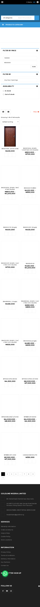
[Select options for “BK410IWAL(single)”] (26, 349)
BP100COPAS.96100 (10, 379)
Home (26, 32)
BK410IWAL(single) (29, 341)
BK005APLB (30, 263)
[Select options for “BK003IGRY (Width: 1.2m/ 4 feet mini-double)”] (6, 271)
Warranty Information (8, 526)
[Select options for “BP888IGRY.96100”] (26, 425)
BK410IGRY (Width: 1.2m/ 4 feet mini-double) (10, 341)
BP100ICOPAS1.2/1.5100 (30, 379)
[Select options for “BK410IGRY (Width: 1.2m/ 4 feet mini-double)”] (6, 348)
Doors (34, 32)
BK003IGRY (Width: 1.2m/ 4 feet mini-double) (10, 264)
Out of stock (9, 94)
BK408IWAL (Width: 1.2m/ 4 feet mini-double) (30, 302)
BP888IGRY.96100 (30, 417)
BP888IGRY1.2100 (10, 455)
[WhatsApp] (5, 573)
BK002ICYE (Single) (10, 227)
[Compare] (10, 155)
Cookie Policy (5, 536)
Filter (34, 66)
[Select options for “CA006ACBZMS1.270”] (26, 461)
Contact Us (5, 565)
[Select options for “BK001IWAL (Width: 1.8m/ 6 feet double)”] (6, 197)
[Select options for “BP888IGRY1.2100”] (6, 463)
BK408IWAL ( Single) (10, 301)
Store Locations (6, 540)
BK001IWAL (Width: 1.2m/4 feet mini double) (30, 149)
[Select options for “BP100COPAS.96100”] (6, 385)
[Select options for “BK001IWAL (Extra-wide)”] (6, 155)
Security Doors (30, 34)
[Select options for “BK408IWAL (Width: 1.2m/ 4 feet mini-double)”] (26, 311)
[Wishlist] (14, 155)
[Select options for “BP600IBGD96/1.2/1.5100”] (6, 425)
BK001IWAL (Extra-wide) (10, 148)
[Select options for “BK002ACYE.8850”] (26, 196)
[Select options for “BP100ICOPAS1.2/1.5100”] (26, 387)
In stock (8, 91)
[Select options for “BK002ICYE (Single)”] (6, 234)
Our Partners (5, 562)
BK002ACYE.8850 (30, 188)
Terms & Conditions (8, 555)
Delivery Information (8, 559)
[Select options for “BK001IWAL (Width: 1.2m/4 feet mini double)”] (26, 158)
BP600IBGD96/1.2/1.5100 (10, 417)
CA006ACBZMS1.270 (30, 455)
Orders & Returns (7, 530)
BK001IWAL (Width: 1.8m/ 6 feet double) (10, 188)
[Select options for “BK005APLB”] (26, 272)
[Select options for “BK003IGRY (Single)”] (26, 234)
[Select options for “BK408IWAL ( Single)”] (6, 308)
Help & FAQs (5, 533)
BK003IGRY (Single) (30, 227)
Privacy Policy (6, 552)
